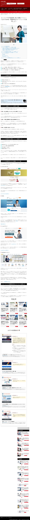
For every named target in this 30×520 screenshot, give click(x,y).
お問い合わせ (10, 517)
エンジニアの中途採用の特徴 (5, 46)
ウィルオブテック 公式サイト (5, 250)
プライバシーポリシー (5, 517)
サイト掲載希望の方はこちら (11, 3)
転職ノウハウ (3, 9)
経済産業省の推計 (7, 86)
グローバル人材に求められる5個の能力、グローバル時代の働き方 (25, 454)
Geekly (3, 54)
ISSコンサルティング (7, 377)
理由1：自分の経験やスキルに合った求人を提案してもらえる (10, 48)
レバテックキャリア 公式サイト (5, 193)
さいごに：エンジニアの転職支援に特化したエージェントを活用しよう (11, 57)
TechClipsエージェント (5, 56)
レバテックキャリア (5, 53)
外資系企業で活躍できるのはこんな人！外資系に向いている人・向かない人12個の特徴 (25, 444)
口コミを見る (7, 385)
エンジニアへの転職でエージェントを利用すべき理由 (8, 47)
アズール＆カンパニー (7, 334)
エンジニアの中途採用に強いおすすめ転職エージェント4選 (9, 52)
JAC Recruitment (7, 393)
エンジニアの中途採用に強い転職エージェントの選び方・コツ (9, 51)
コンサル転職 (10, 8)
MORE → (8, 313)
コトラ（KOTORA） (7, 411)
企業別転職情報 (25, 8)
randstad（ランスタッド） (8, 360)
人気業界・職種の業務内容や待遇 (17, 8)
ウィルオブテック (5, 55)
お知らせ (6, 8)
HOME (2, 8)
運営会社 (2, 517)
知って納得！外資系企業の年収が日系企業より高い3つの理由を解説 (25, 439)
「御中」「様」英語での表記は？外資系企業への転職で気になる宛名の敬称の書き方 (25, 449)
